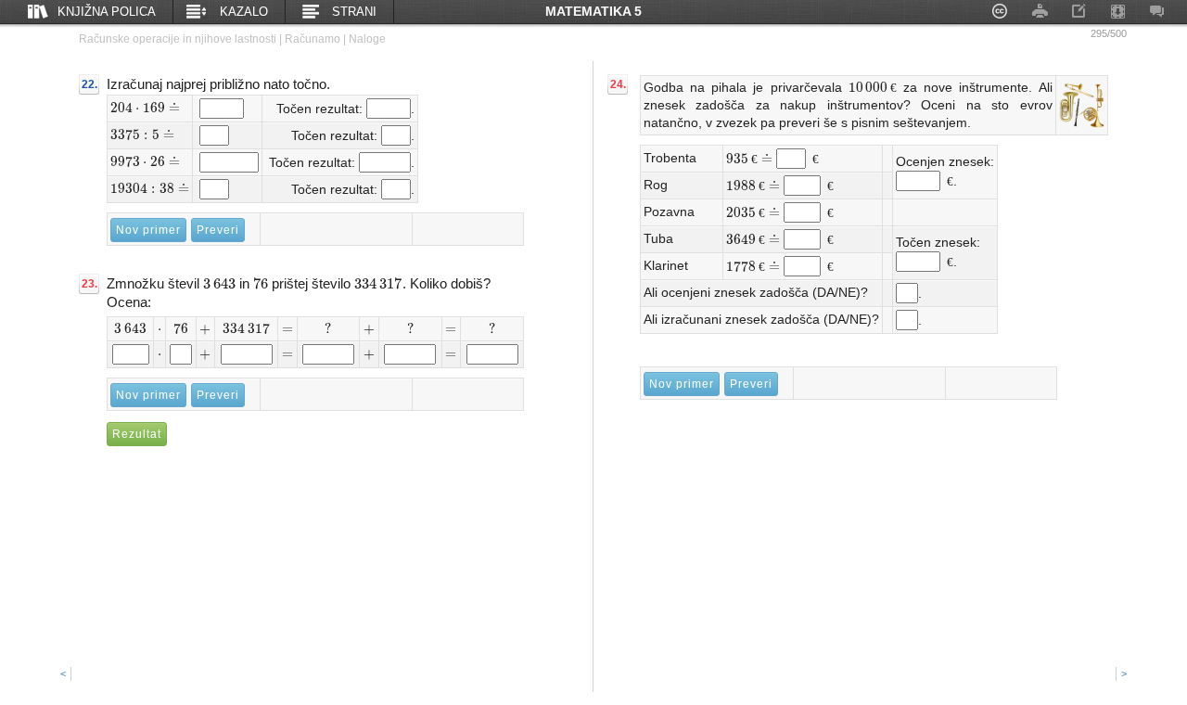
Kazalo (244, 12)
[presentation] (145, 107)
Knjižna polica (106, 12)
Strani (354, 12)
